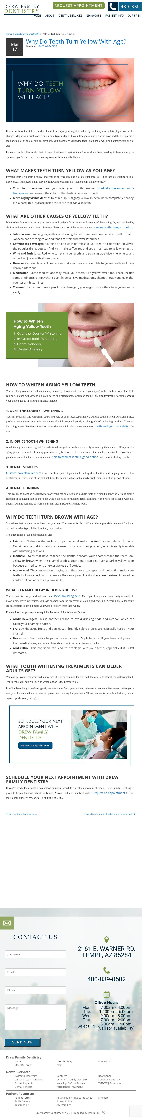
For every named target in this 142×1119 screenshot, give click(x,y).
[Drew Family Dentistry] (21, 10)
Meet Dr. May (64, 1061)
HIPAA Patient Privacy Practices (74, 1097)
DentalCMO (95, 1113)
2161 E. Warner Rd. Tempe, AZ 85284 (106, 952)
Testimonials (22, 1105)
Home (37, 15)
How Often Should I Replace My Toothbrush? (109, 813)
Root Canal (104, 1076)
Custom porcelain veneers (23, 473)
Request (79, 5)
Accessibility (63, 1105)
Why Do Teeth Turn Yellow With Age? (76, 41)
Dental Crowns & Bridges (29, 1079)
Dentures (61, 1076)
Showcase (93, 15)
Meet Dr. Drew (23, 1065)
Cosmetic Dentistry (26, 1076)
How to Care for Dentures (22, 813)
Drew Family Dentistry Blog (28, 33)
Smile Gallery (22, 1101)
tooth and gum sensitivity (111, 426)
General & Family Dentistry (71, 1079)
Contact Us (104, 1061)
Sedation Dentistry (109, 1079)
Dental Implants (24, 1083)
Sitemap (103, 1097)
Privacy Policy (64, 1101)
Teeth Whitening (47, 46)
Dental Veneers (23, 1086)
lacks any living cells (67, 596)
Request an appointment (109, 793)
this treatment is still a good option (75, 457)
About (49, 15)
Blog (58, 1065)
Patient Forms (23, 1097)
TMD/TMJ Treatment (110, 1083)
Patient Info (114, 15)
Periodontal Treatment (69, 1086)
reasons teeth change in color (112, 227)
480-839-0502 (106, 979)
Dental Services (70, 15)
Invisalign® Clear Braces (70, 1083)
